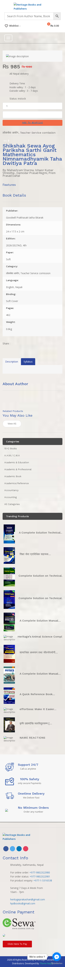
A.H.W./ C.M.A (12, 455)
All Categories (12, 504)
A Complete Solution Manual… (40, 620)
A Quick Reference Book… (37, 694)
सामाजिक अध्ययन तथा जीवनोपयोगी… (39, 652)
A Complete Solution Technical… (41, 532)
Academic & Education (16, 462)
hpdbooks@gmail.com (22, 903)
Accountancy (11, 490)
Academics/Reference (16, 483)
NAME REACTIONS (32, 737)
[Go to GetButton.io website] (56, 963)
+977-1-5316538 (42, 880)
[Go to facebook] (56, 956)
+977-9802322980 (39, 872)
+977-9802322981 (40, 876)
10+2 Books (10, 448)
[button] (32, 123)
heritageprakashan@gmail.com (27, 899)
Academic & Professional (18, 469)
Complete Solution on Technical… (41, 575)
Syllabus (28, 361)
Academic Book (12, 476)
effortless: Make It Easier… (38, 709)
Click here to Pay (17, 944)
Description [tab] (11, 361)
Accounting (10, 497)
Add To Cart (32, 114)
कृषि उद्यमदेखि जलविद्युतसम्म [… (36, 723)
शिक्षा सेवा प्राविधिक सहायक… (35, 554)
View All (12, 423)
